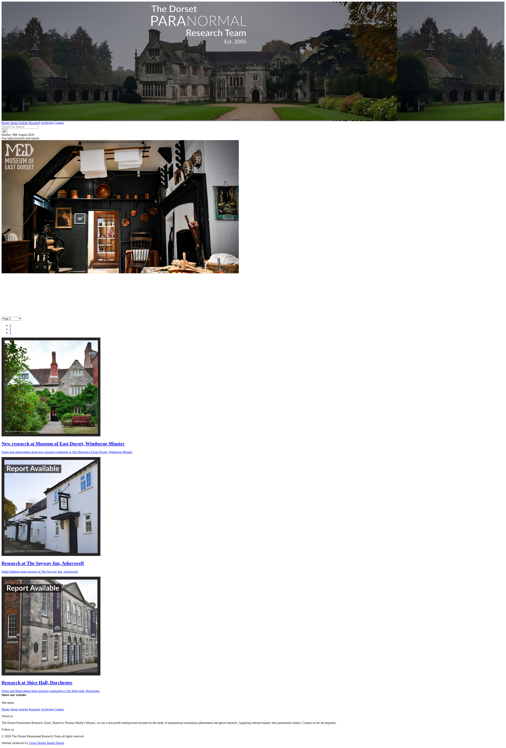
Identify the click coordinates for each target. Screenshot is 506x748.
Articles (23, 123)
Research (34, 123)
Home (5, 123)
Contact (59, 123)
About (14, 123)
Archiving (47, 123)
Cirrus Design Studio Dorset (46, 743)
